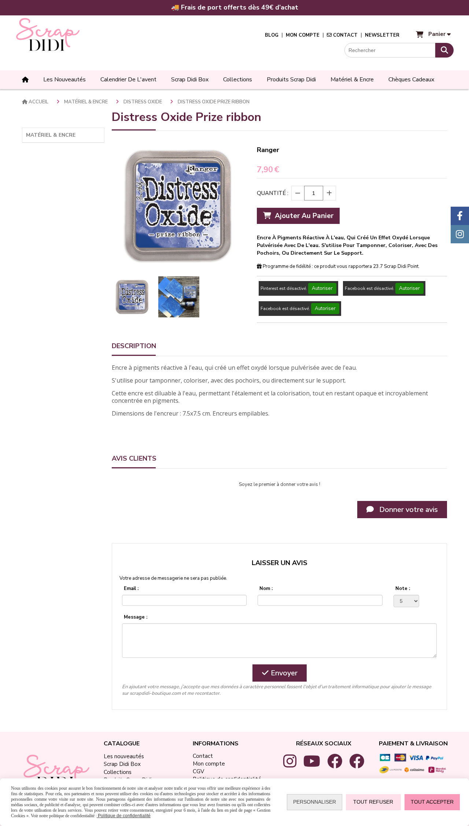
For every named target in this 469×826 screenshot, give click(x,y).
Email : (131, 588)
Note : (402, 588)
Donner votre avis (407, 510)
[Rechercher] (444, 50)
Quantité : (272, 193)
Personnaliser (314, 802)
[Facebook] (460, 216)
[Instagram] (460, 234)
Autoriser (322, 288)
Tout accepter (432, 802)
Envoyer (283, 673)
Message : (135, 617)
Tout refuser (373, 802)
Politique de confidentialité (124, 815)
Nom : (266, 588)
